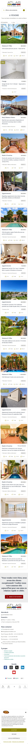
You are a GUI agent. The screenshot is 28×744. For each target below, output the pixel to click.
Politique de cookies (7, 741)
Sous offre (5, 427)
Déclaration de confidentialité (18, 741)
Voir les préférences (14, 738)
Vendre (20, 687)
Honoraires (6, 654)
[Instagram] (11, 667)
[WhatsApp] (8, 686)
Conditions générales (9, 652)
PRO (3, 62)
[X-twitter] (17, 667)
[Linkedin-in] (22, 667)
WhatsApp (8, 687)
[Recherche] (25, 686)
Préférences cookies (8, 659)
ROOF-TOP (5, 391)
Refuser (14, 734)
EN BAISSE (5, 319)
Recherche (25, 687)
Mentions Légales (8, 651)
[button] (26, 712)
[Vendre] (20, 686)
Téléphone (3, 687)
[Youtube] (14, 672)
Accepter (14, 730)
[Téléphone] (3, 686)
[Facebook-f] (5, 667)
